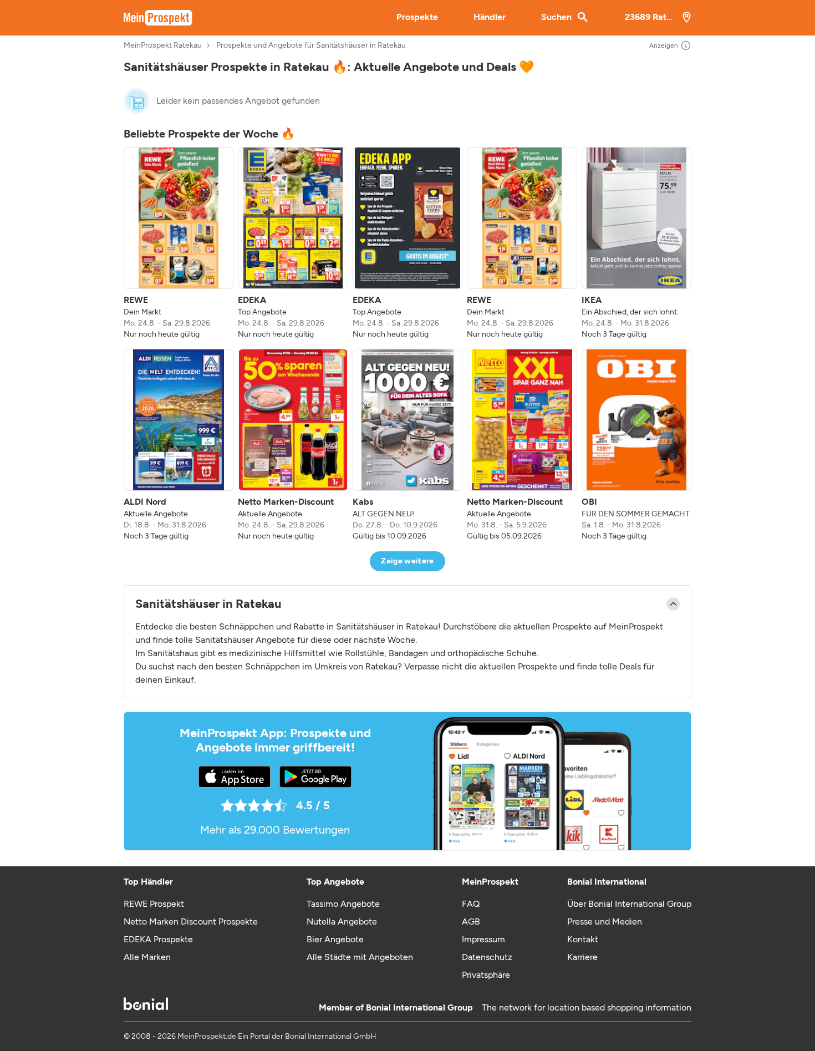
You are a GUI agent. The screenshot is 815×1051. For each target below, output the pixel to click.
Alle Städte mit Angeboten (360, 957)
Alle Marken (147, 957)
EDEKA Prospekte (158, 939)
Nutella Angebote (342, 921)
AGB (471, 921)
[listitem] (178, 243)
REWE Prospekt (154, 903)
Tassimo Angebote (343, 903)
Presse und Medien (604, 921)
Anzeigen (663, 45)
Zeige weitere (407, 561)
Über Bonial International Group (629, 903)
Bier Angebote (335, 939)
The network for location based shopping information (586, 1007)
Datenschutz (487, 957)
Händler (489, 17)
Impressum (483, 939)
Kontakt (582, 939)
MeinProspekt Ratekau (163, 45)
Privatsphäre (486, 974)
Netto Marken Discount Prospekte (191, 921)
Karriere (582, 957)
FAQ (471, 903)
